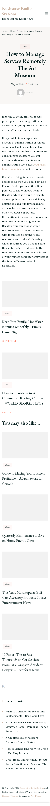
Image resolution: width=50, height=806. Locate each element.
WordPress (36, 796)
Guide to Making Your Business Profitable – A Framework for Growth (23, 478)
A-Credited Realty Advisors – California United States (23, 740)
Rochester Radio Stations (17, 11)
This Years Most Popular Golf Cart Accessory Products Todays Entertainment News (24, 597)
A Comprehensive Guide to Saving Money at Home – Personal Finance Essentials (27, 727)
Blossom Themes (10, 796)
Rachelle (29, 92)
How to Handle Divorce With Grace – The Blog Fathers (27, 751)
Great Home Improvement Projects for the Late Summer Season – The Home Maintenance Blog (26, 764)
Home (25, 46)
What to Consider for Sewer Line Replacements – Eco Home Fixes (25, 714)
